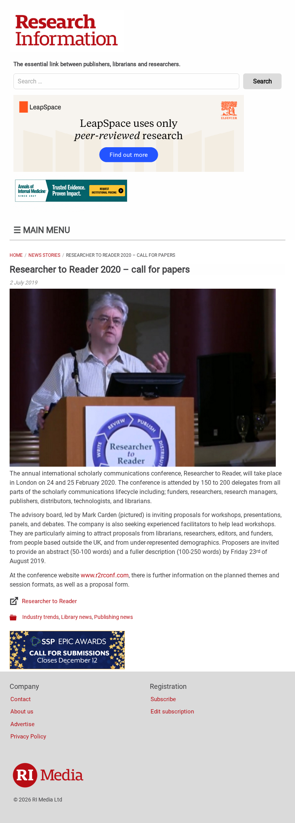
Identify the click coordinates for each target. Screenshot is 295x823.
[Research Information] (67, 31)
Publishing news (113, 617)
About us (21, 711)
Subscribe (163, 699)
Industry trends (40, 617)
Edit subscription (172, 711)
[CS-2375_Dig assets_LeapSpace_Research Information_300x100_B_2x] (128, 170)
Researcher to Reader (49, 601)
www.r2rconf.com (105, 575)
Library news (76, 617)
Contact (20, 699)
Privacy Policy (28, 736)
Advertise (22, 724)
